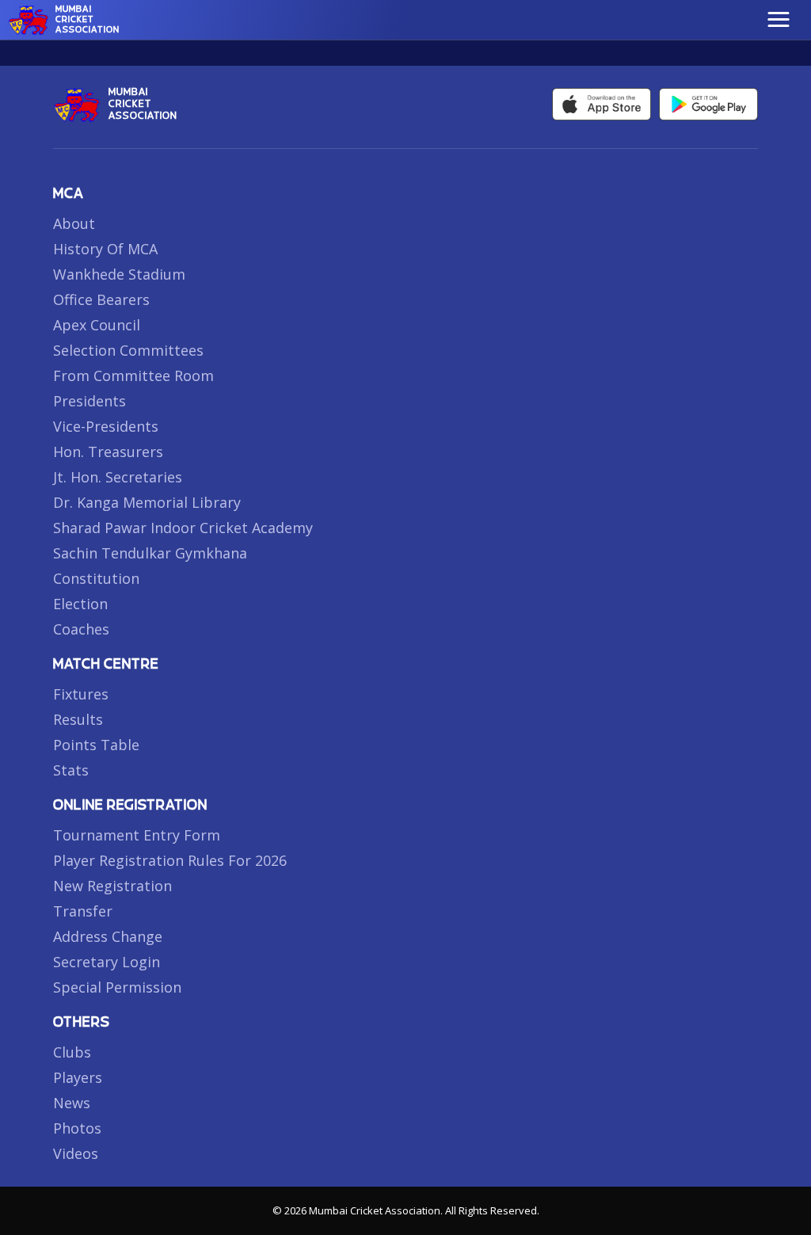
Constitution (96, 578)
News (71, 1102)
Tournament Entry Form (136, 834)
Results (78, 719)
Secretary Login (106, 961)
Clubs (72, 1052)
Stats (71, 769)
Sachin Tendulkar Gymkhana (150, 552)
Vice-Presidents (105, 426)
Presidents (89, 400)
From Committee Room (133, 375)
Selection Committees (128, 350)
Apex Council (96, 324)
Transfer (82, 911)
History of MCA (105, 248)
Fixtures (81, 693)
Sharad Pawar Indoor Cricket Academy (183, 527)
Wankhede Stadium (119, 274)
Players (77, 1077)
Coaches (81, 628)
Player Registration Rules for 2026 (170, 860)
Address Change (107, 936)
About (74, 223)
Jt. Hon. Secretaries (117, 476)
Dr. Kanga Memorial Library (147, 502)
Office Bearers (101, 299)
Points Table (96, 744)
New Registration (112, 885)
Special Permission (117, 987)
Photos (77, 1128)
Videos (75, 1153)
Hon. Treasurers (108, 451)
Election (80, 603)
